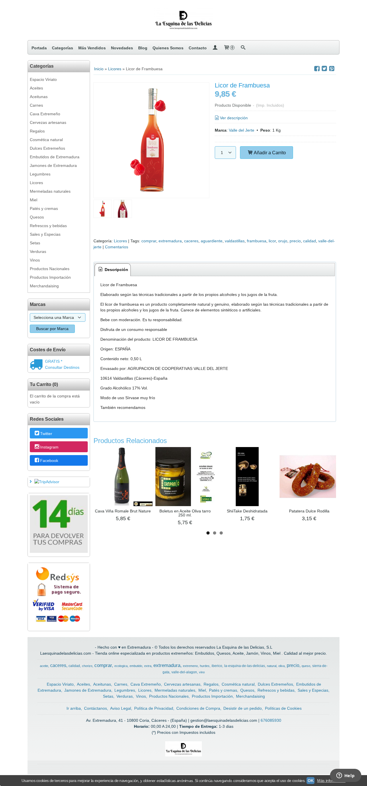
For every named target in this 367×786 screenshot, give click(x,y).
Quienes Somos (168, 48)
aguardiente (211, 241)
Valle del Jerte (241, 130)
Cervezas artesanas (48, 122)
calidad (309, 241)
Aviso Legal (120, 708)
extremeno (190, 666)
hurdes (205, 666)
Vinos (35, 260)
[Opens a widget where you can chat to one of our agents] (345, 776)
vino (202, 672)
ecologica (121, 666)
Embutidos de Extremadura (54, 157)
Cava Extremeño (45, 114)
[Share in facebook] (317, 68)
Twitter (46, 433)
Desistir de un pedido (242, 708)
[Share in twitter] (324, 68)
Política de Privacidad (153, 708)
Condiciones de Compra (198, 708)
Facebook (49, 460)
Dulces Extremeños (47, 148)
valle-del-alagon (184, 672)
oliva (281, 666)
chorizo (87, 666)
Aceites (36, 88)
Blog (142, 48)
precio (295, 241)
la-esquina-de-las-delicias (244, 666)
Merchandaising (44, 286)
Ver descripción (234, 118)
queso (306, 666)
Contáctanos (95, 708)
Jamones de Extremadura (53, 165)
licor (272, 241)
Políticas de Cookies (283, 708)
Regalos (37, 131)
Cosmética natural (46, 139)
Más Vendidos (92, 48)
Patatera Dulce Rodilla (309, 511)
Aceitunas (39, 96)
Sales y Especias (45, 234)
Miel (33, 200)
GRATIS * (53, 361)
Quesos (37, 217)
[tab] (113, 269)
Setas (35, 243)
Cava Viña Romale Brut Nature (123, 511)
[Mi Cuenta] (215, 48)
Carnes (36, 105)
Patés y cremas (44, 208)
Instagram (49, 447)
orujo (282, 241)
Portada (39, 48)
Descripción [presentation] (116, 269)
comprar (148, 241)
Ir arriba (74, 708)
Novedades (122, 48)
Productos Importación (50, 277)
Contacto (198, 48)
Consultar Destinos (62, 367)
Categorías (62, 48)
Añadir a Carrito (269, 152)
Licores (36, 182)
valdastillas (235, 241)
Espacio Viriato (43, 79)
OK (310, 780)
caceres (191, 241)
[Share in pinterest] (331, 68)
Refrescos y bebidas (48, 225)
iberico (217, 666)
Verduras (38, 251)
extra (147, 666)
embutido (136, 666)
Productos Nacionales (49, 268)
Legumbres (40, 174)
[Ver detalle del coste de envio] (37, 365)
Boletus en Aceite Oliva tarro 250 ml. (185, 513)
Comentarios (116, 247)
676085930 (271, 720)
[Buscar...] (243, 48)
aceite (44, 666)
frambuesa (256, 241)
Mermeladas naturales (50, 191)
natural (271, 666)
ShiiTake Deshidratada (247, 511)
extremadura (170, 241)
